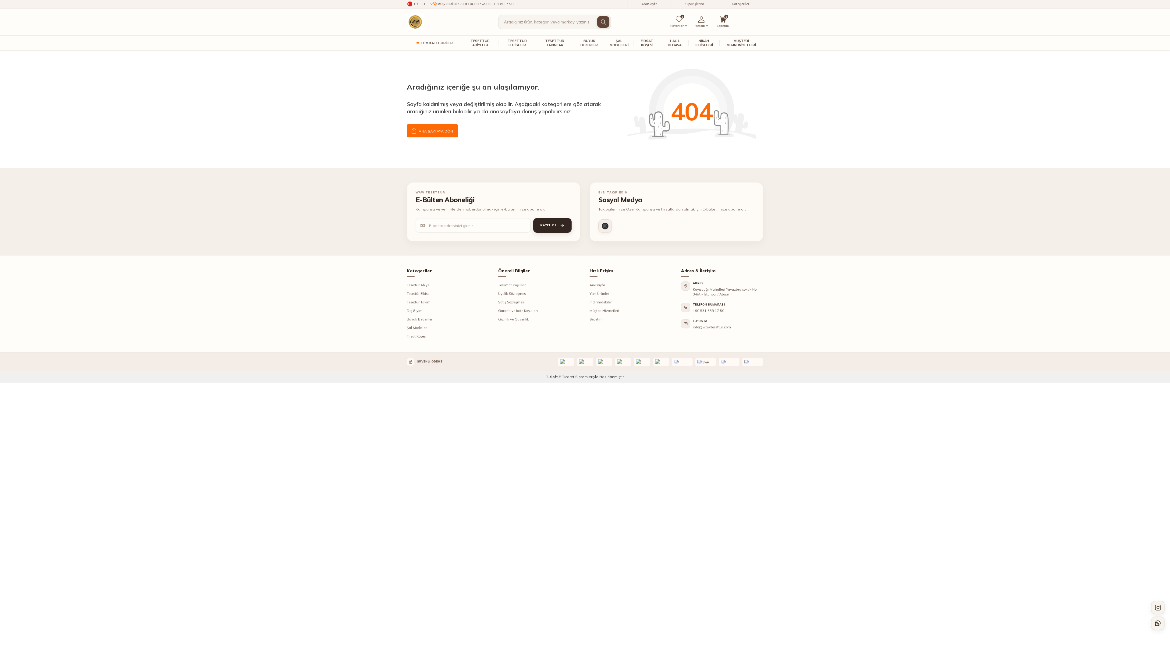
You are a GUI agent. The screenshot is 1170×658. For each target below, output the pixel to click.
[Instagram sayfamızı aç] (1158, 607)
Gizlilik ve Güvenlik (513, 319)
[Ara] (603, 22)
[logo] (415, 22)
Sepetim (596, 319)
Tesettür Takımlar (554, 43)
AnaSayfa (649, 4)
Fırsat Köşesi (647, 43)
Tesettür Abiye (418, 285)
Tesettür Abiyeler (480, 43)
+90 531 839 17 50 (708, 311)
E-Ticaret (566, 376)
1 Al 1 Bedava (675, 43)
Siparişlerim (694, 4)
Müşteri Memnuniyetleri (741, 43)
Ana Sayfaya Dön (435, 131)
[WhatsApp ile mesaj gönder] (1158, 623)
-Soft (552, 376)
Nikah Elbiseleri (704, 43)
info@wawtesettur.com (712, 327)
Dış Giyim (415, 311)
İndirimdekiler (601, 302)
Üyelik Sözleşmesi (512, 294)
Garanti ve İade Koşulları (518, 311)
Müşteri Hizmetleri (604, 311)
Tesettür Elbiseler (517, 43)
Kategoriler (740, 4)
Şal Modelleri (619, 43)
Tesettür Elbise (418, 294)
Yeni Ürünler (599, 294)
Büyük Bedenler (589, 43)
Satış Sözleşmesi (511, 302)
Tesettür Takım (419, 302)
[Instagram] (605, 226)
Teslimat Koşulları (512, 285)
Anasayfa (597, 285)
